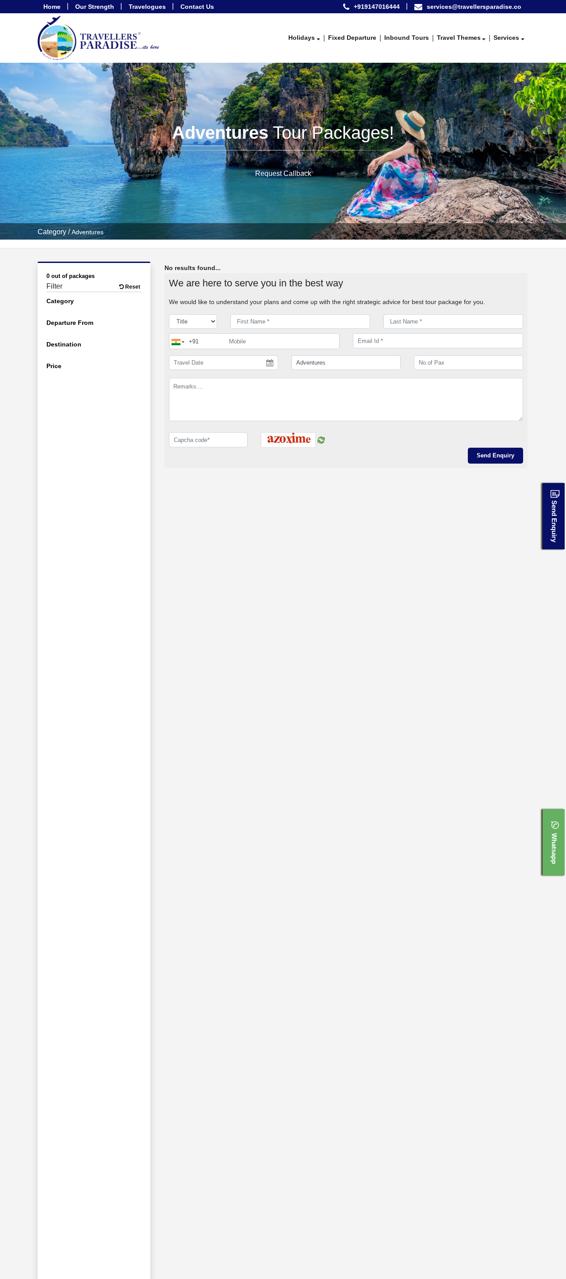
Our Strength (94, 6)
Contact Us (197, 6)
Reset (132, 287)
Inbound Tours (406, 37)
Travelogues (147, 6)
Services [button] (506, 37)
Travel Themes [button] (459, 37)
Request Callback (283, 173)
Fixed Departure (352, 37)
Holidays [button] (301, 37)
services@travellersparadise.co (474, 6)
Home (52, 6)
